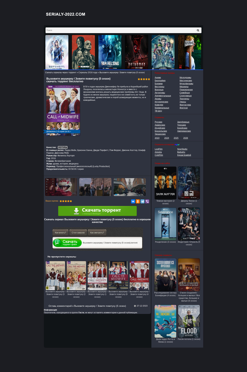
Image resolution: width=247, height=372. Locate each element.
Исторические (161, 102)
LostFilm (158, 149)
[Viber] (147, 201)
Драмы (158, 99)
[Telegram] (142, 201)
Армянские (160, 125)
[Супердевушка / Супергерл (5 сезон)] (57, 52)
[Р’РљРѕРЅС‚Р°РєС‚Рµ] (133, 201)
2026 (185, 138)
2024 (166, 138)
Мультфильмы (186, 83)
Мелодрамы (185, 77)
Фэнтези (184, 108)
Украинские (160, 134)
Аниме (158, 77)
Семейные (185, 93)
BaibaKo (181, 152)
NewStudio (182, 149)
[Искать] (198, 30)
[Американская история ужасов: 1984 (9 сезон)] (189, 52)
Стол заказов (78, 233)
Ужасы (183, 102)
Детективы (160, 93)
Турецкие (181, 125)
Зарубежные (183, 122)
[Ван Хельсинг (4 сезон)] (110, 52)
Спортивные (186, 96)
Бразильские (161, 131)
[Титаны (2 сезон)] (163, 52)
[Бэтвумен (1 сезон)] (136, 52)
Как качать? (60, 233)
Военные (159, 89)
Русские (158, 122)
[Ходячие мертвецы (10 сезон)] (83, 52)
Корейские (182, 128)
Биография (160, 80)
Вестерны (159, 86)
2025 (176, 138)
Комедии (159, 105)
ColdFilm (159, 155)
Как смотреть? (97, 233)
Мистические (186, 80)
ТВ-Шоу (158, 111)
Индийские (160, 128)
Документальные (163, 96)
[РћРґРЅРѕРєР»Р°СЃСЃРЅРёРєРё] (138, 201)
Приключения (186, 89)
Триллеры (184, 99)
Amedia (158, 152)
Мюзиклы (184, 86)
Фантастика (185, 105)
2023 (157, 138)
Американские (184, 131)
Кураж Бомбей (184, 155)
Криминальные (162, 108)
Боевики (159, 83)
